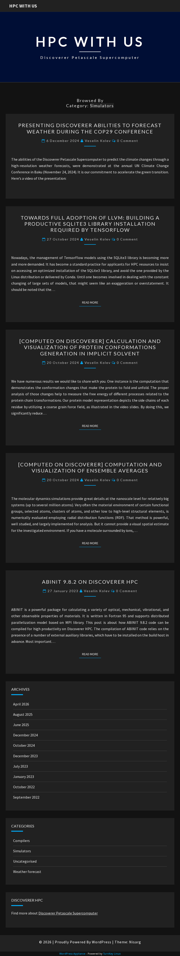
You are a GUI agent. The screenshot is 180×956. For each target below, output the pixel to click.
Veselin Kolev (98, 141)
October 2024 (24, 745)
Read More (91, 302)
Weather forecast (27, 871)
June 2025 (21, 724)
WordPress (101, 942)
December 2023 (25, 756)
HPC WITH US (23, 6)
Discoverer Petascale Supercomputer (68, 913)
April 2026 (21, 704)
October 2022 (24, 787)
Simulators (22, 851)
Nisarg (135, 942)
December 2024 (25, 735)
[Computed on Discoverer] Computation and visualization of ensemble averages (90, 467)
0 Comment (127, 141)
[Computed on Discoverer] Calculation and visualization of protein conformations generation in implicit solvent (90, 347)
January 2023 (23, 776)
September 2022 (26, 797)
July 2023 (20, 766)
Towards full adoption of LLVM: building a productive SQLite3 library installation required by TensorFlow (90, 223)
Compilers (21, 840)
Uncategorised (25, 861)
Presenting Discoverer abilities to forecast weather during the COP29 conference (90, 128)
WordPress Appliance (72, 953)
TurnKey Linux (112, 953)
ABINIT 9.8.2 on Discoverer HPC (90, 582)
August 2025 (23, 714)
